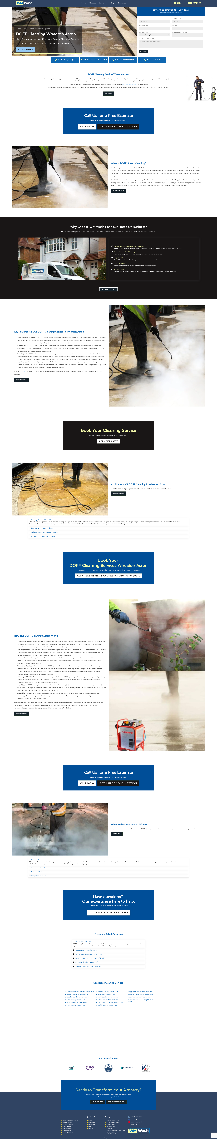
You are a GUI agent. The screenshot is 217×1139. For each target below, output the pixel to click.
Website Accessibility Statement (116, 1130)
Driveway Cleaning (68, 1132)
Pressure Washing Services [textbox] (147, 35)
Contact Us (122, 3)
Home (83, 3)
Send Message (143, 51)
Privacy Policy (111, 1126)
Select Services (143, 32)
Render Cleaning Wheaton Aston (77, 994)
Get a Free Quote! (108, 289)
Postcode (175, 25)
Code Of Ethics (111, 1132)
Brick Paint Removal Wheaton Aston (139, 997)
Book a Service (25, 49)
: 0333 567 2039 (108, 912)
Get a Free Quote (108, 576)
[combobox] (154, 34)
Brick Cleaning (67, 1134)
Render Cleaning (67, 1122)
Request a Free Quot (116, 1102)
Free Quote (91, 1122)
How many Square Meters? (180, 32)
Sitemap (90, 1128)
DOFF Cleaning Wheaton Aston (108, 997)
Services (102, 3)
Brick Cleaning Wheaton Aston (107, 994)
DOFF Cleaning (118, 191)
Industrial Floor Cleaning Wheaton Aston (110, 1002)
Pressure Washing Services (70, 1120)
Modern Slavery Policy (113, 1120)
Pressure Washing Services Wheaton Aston (80, 991)
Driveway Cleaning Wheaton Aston (108, 991)
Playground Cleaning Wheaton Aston (140, 991)
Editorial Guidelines (112, 1134)
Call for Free (98, 1102)
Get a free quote (108, 441)
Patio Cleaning (67, 1130)
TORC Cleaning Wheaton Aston (108, 1000)
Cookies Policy (111, 1124)
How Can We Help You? (146, 39)
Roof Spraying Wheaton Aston (77, 1002)
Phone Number (144, 25)
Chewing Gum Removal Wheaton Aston (140, 994)
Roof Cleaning (67, 1126)
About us (92, 3)
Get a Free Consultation (118, 126)
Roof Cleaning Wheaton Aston (76, 1000)
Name (141, 19)
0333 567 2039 (194, 3)
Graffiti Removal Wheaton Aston (108, 1005)
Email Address (176, 19)
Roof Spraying (67, 1128)
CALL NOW (87, 126)
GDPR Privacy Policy (113, 1122)
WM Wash (108, 93)
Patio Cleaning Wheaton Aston (76, 1005)
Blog (112, 3)
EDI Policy (110, 1128)
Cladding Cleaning (68, 1124)
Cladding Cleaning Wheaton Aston (77, 997)
